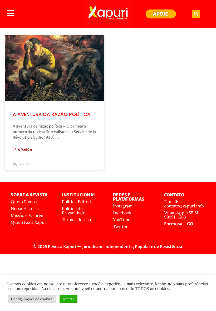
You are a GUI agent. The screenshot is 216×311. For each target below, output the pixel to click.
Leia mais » (23, 150)
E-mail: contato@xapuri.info (184, 203)
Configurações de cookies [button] (31, 299)
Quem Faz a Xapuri (29, 222)
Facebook (122, 212)
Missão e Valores (27, 215)
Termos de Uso (76, 219)
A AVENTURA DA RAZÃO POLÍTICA (52, 114)
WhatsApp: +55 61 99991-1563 (181, 215)
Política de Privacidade (73, 210)
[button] (196, 14)
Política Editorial (78, 201)
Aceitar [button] (68, 299)
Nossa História (25, 208)
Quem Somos (24, 201)
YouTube (121, 219)
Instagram (122, 205)
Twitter (120, 226)
